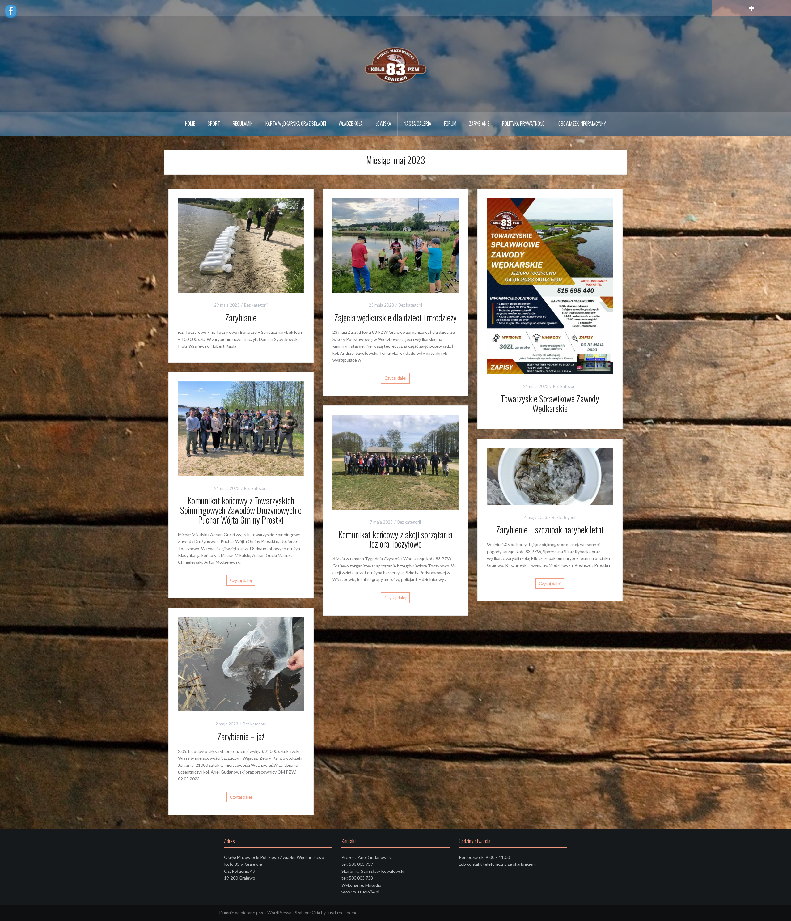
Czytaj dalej (395, 377)
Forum (450, 123)
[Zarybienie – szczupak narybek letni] (550, 475)
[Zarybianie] (241, 244)
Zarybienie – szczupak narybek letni (549, 529)
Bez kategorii (256, 305)
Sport (214, 123)
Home (190, 123)
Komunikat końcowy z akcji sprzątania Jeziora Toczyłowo (395, 539)
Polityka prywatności (524, 123)
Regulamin (243, 123)
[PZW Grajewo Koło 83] (395, 63)
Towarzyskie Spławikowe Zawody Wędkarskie (550, 403)
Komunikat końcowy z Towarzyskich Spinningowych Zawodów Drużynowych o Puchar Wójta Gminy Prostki (241, 510)
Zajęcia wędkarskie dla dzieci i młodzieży (395, 317)
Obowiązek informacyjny (582, 123)
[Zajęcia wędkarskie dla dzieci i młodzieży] (395, 244)
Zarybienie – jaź (241, 736)
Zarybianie (479, 123)
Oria (316, 912)
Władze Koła (351, 123)
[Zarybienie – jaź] (241, 663)
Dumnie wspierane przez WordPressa (255, 912)
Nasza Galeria (417, 123)
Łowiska (383, 123)
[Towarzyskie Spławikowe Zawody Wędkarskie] (550, 285)
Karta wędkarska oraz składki (295, 123)
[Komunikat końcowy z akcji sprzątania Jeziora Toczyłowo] (395, 461)
